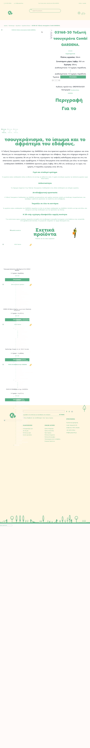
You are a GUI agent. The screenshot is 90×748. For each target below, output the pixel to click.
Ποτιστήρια (19, 369)
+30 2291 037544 (8, 3)
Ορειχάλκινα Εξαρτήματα (22, 326)
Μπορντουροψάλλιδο (21, 424)
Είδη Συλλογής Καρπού (21, 402)
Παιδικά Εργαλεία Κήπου (22, 378)
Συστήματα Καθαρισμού (22, 427)
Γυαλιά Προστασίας (21, 354)
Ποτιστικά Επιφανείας (21, 316)
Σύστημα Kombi (20, 286)
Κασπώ (20, 385)
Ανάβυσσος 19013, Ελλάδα (73, 427)
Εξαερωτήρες (19, 436)
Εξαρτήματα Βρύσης (21, 314)
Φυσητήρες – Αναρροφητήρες (23, 419)
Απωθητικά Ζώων (20, 399)
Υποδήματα (19, 357)
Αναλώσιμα (19, 443)
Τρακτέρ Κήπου (20, 439)
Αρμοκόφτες (19, 440)
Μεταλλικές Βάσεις (23, 387)
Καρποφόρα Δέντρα (21, 339)
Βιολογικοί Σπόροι (22, 332)
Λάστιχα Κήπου (20, 313)
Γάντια (18, 353)
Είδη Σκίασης (19, 394)
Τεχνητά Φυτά (19, 350)
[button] (42, 32)
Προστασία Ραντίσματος (22, 360)
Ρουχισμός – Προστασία (22, 352)
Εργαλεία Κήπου (26, 25)
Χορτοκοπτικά (19, 285)
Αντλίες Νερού (19, 300)
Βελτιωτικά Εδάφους (21, 408)
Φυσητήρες (19, 289)
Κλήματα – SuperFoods (22, 345)
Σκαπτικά (18, 295)
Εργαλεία (18, 25)
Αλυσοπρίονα (19, 283)
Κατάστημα (11, 25)
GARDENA (70, 93)
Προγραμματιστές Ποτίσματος (23, 311)
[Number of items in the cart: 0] (85, 13)
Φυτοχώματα (19, 411)
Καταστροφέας (20, 430)
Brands (16, 445)
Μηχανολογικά (20, 374)
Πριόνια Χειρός (20, 366)
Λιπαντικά (18, 305)
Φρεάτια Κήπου (20, 325)
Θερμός (18, 376)
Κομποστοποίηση (20, 403)
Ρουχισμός (19, 356)
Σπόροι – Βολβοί (20, 329)
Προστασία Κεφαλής (21, 359)
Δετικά (18, 397)
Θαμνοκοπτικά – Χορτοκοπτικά (23, 416)
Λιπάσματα (19, 409)
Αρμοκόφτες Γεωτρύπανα (22, 301)
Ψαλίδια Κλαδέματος (21, 365)
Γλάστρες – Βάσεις (20, 381)
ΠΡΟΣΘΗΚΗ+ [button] (17, 279)
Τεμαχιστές (19, 298)
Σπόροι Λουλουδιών (23, 337)
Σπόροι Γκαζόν (21, 335)
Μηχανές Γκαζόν (20, 291)
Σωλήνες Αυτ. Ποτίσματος (22, 320)
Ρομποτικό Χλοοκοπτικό (22, 422)
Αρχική (5, 25)
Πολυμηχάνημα (20, 418)
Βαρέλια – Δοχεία (20, 400)
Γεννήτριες (19, 431)
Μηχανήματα (18, 414)
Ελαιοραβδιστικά (20, 297)
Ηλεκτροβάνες (19, 322)
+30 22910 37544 (70, 430)
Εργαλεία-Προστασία (21, 303)
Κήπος (16, 380)
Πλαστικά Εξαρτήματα (21, 317)
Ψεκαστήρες (19, 371)
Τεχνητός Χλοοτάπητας (22, 348)
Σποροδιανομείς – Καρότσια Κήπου (24, 372)
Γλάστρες (20, 382)
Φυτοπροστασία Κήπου (21, 390)
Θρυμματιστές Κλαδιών (22, 437)
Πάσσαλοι (18, 406)
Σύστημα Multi (19, 288)
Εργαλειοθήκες (20, 375)
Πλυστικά (18, 425)
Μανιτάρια (18, 344)
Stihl (16, 282)
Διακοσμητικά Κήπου (21, 393)
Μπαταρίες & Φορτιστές (22, 307)
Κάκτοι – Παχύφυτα (21, 342)
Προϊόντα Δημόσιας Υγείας (22, 388)
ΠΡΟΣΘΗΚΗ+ (73, 77)
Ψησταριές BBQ (20, 391)
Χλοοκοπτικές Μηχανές (22, 421)
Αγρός (16, 396)
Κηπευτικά (18, 341)
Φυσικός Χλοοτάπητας (21, 347)
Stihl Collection (20, 308)
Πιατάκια (20, 384)
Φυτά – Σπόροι (19, 328)
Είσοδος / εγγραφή (82, 3)
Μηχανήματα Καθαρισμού (22, 294)
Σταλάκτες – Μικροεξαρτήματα (23, 319)
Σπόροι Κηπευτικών (23, 331)
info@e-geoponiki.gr (19, 3)
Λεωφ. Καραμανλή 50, (71, 425)
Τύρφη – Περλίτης (20, 412)
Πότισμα (17, 310)
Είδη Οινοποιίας (20, 405)
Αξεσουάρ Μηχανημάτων (22, 304)
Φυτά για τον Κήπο (20, 338)
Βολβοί (20, 334)
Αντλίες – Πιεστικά (20, 433)
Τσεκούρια (18, 368)
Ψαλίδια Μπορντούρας (21, 292)
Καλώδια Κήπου (20, 323)
